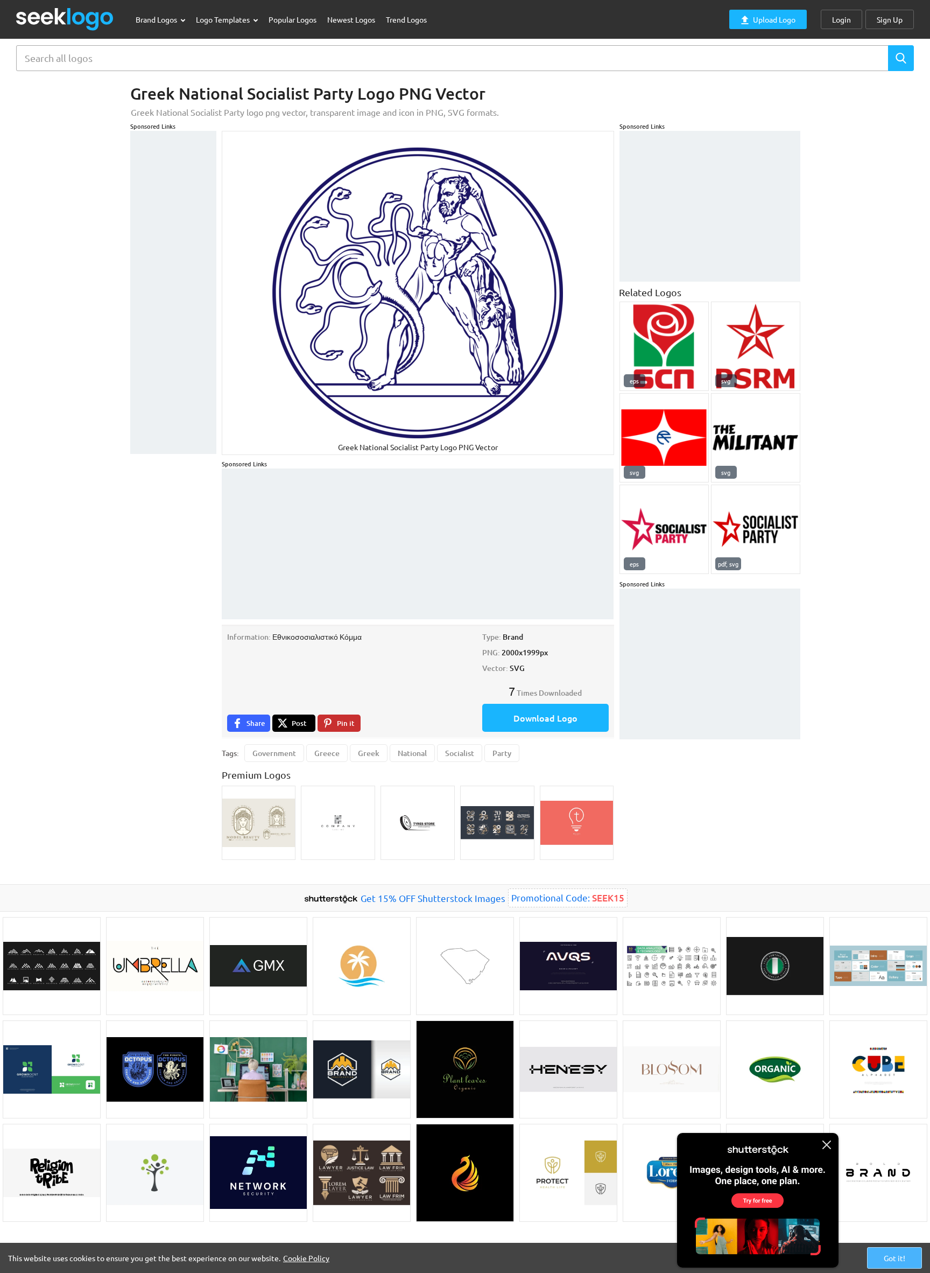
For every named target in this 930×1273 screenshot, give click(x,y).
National (412, 753)
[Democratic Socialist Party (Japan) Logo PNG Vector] (664, 437)
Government (274, 753)
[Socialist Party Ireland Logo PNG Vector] (755, 529)
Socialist (459, 753)
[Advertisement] (173, 292)
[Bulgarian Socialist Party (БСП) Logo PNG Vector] (664, 346)
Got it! (894, 1258)
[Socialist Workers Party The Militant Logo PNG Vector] (755, 437)
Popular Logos (292, 19)
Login (841, 19)
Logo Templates (223, 19)
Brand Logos (157, 19)
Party (501, 753)
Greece (327, 753)
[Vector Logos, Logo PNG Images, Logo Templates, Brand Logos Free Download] (65, 19)
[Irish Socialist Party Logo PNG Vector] (664, 529)
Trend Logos (406, 19)
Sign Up (890, 19)
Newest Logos (351, 19)
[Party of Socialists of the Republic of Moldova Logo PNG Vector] (755, 346)
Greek (368, 753)
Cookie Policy (306, 1258)
